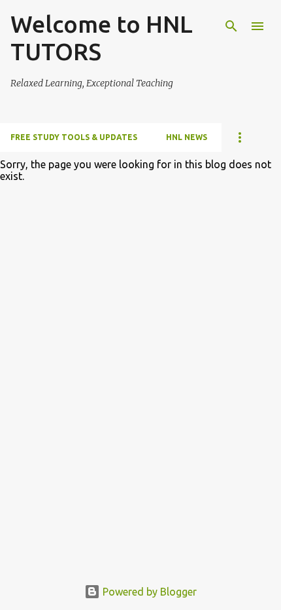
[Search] (231, 26)
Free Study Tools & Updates (73, 137)
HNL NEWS (186, 137)
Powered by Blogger (148, 592)
